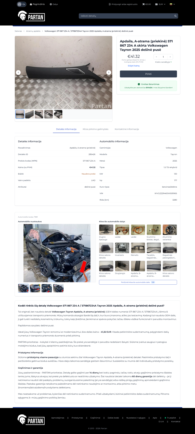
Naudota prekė (88, 174)
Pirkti (148, 74)
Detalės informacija (66, 129)
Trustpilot (171, 418)
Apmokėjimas (57, 418)
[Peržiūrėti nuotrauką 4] (48, 114)
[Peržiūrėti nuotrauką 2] (29, 114)
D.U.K (161, 421)
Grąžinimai (95, 418)
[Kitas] (108, 72)
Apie (155, 418)
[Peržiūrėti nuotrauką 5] (58, 114)
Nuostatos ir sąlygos (135, 418)
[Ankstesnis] (18, 72)
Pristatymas (77, 418)
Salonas (18, 31)
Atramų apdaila (33, 31)
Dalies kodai (113, 418)
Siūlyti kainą (133, 66)
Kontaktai (175, 421)
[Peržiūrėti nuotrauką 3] (39, 114)
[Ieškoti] (175, 16)
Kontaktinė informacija (127, 129)
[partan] (31, 419)
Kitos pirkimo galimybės (95, 129)
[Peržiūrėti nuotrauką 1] (20, 114)
